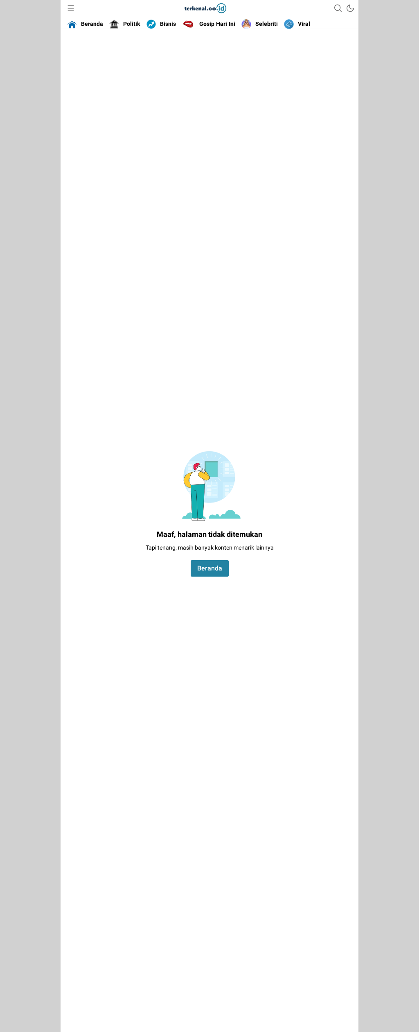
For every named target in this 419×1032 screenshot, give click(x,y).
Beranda (209, 568)
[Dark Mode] (350, 8)
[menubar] (71, 8)
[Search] (338, 8)
